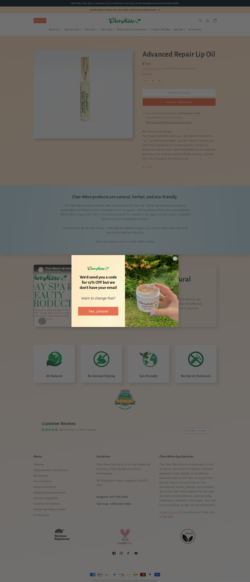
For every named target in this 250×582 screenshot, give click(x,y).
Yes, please (98, 311)
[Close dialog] (175, 258)
